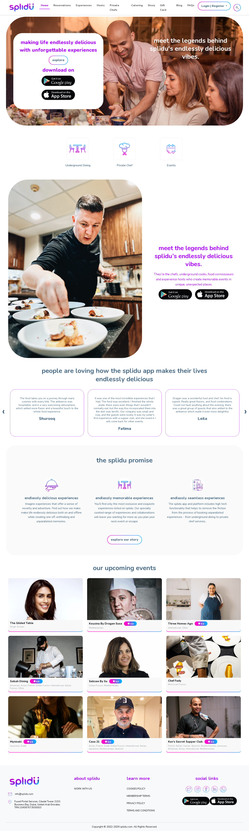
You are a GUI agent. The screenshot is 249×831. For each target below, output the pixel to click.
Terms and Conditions (141, 810)
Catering (137, 5)
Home (44, 5)
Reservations (62, 5)
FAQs (190, 5)
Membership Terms (138, 796)
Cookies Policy (136, 788)
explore (58, 60)
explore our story (124, 540)
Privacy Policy (136, 803)
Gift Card (163, 8)
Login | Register (213, 6)
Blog (179, 5)
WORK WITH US (83, 788)
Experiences (84, 5)
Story (151, 5)
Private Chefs (114, 8)
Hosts (101, 5)
